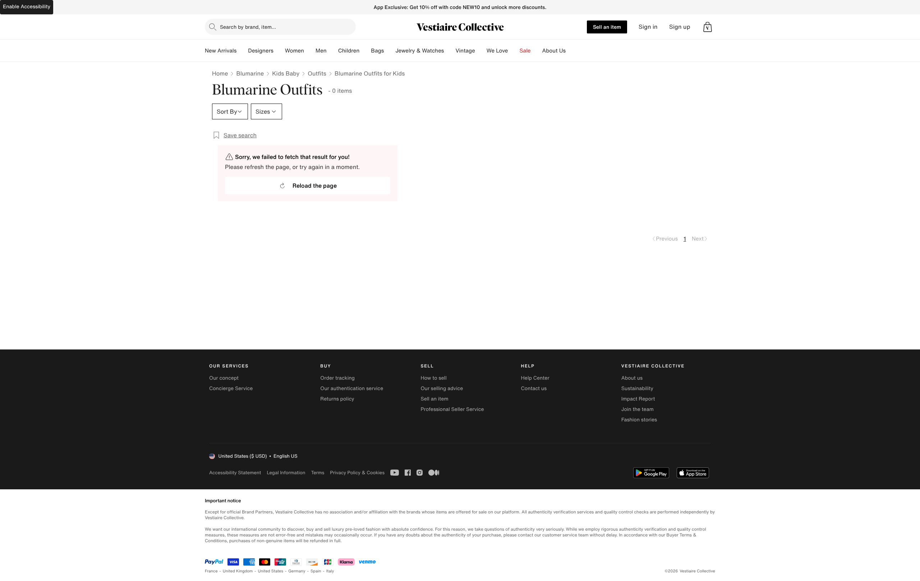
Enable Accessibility (26, 6)
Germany (296, 571)
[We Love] (514, 51)
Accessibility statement (235, 472)
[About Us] (571, 51)
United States (271, 571)
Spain (315, 571)
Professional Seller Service (452, 409)
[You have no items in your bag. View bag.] (708, 27)
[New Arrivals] (242, 51)
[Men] (332, 51)
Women (294, 51)
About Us (554, 51)
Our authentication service (351, 388)
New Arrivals (220, 51)
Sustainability (637, 388)
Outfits (317, 73)
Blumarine (250, 73)
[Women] (310, 51)
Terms (317, 472)
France (211, 571)
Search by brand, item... (248, 27)
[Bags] (389, 51)
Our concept (224, 378)
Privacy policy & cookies (357, 472)
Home (220, 73)
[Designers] (279, 51)
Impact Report (638, 399)
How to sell (433, 378)
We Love (497, 51)
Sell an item (607, 27)
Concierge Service (231, 388)
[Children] (365, 51)
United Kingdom (238, 571)
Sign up (679, 27)
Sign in (648, 27)
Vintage (465, 51)
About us (632, 378)
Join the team (637, 409)
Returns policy (337, 399)
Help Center (535, 378)
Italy (330, 571)
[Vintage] (481, 51)
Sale (525, 51)
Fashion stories (639, 420)
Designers (260, 51)
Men (321, 51)
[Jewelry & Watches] (449, 51)
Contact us (534, 388)
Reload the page (315, 185)
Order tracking (337, 378)
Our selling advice (441, 388)
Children (349, 51)
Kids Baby (285, 73)
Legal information (286, 472)
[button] (708, 27)
